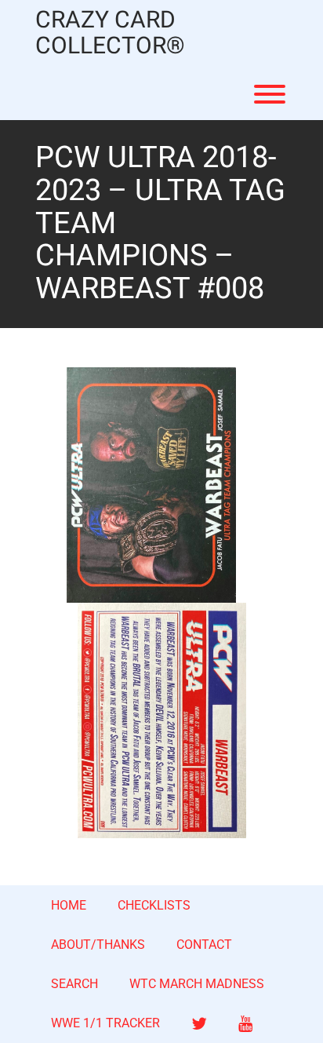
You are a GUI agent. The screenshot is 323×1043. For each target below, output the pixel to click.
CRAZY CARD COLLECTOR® (110, 34)
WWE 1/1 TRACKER (105, 1023)
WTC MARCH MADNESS (196, 983)
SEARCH (74, 983)
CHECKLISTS (154, 905)
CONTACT (204, 944)
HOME (68, 905)
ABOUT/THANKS (98, 944)
